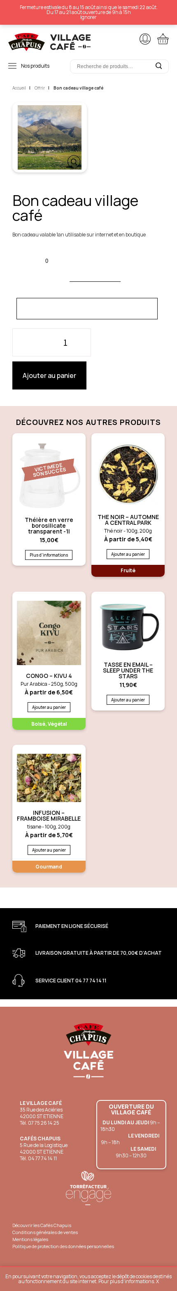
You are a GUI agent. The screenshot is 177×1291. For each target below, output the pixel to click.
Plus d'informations (49, 555)
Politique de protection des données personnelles (63, 1246)
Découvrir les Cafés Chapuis (41, 1225)
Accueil (19, 88)
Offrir (40, 88)
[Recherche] (158, 66)
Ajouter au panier (49, 375)
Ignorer (88, 17)
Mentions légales (30, 1239)
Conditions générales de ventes (45, 1232)
